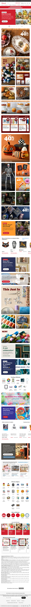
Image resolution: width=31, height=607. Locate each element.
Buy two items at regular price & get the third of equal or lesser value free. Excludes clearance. (15, 578)
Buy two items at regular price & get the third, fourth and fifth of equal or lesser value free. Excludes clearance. (15, 582)
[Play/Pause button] (9, 26)
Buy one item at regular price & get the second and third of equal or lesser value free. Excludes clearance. (15, 577)
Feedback (21, 588)
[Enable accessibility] (29, 605)
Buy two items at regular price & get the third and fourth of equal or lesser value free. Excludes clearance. (15, 580)
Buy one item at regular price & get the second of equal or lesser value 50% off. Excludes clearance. (15, 573)
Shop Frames (6, 269)
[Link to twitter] (27, 606)
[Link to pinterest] (25, 606)
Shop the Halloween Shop (8, 454)
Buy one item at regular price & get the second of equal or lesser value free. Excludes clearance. (15, 575)
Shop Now (5, 372)
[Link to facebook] (22, 606)
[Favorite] (9, 465)
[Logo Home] (3, 3)
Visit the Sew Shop (6, 281)
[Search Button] (8, 3)
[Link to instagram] (23, 606)
